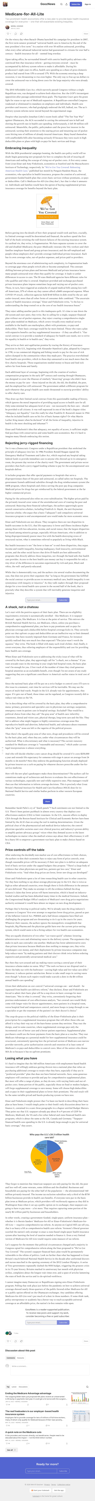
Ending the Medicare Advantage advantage (28, 1393)
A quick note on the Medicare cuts (23, 1432)
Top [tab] (8, 1387)
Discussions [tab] (23, 1387)
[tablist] (15, 1358)
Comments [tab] (11, 1358)
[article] (47, 1399)
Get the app (59, 1490)
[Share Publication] (66, 4)
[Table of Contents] (2, 750)
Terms (53, 1484)
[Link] (2, 148)
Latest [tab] (14, 1387)
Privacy (47, 1484)
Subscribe (76, 4)
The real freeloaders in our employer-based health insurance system (32, 1413)
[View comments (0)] (15, 33)
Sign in (88, 4)
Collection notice (63, 1484)
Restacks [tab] (20, 1358)
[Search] (61, 4)
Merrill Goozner (17, 26)
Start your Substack (41, 1490)
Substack (36, 1496)
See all (10, 1450)
